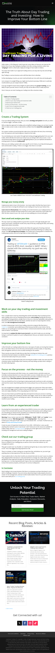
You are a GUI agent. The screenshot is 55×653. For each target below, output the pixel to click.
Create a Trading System (12, 99)
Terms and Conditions (13, 633)
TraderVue (5, 327)
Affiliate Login (26, 635)
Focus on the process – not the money (16, 104)
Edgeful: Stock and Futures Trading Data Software (38, 547)
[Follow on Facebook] (24, 623)
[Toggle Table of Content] (49, 97)
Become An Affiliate (41, 633)
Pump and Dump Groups (14, 422)
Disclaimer (23, 633)
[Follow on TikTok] (35, 623)
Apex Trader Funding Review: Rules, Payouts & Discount (15, 587)
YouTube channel (20, 428)
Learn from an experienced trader (15, 106)
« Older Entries (9, 608)
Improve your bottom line (13, 102)
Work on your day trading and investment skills (19, 101)
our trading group (20, 476)
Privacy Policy (30, 633)
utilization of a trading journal (39, 355)
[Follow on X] (19, 623)
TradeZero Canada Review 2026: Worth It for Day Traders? (15, 548)
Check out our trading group (14, 108)
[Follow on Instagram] (30, 623)
